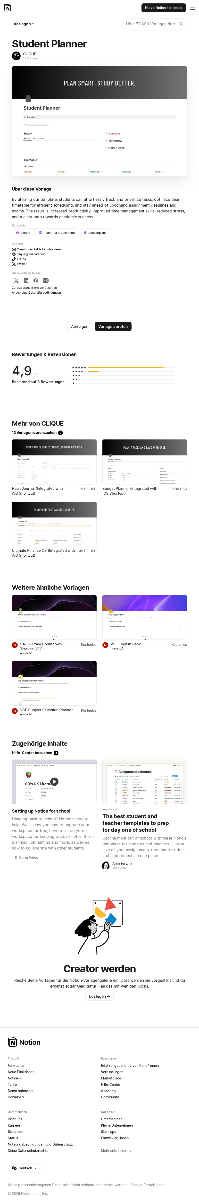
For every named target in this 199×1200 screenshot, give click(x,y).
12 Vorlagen (31, 58)
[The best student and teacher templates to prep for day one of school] (144, 782)
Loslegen (99, 996)
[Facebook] (36, 280)
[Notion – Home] (99, 1042)
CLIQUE (29, 54)
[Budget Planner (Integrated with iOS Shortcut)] (144, 461)
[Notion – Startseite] (8, 8)
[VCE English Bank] (144, 617)
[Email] (45, 280)
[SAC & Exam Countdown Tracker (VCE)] (54, 617)
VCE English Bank (126, 644)
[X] (16, 280)
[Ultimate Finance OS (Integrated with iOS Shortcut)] (54, 524)
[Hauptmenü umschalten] (192, 7)
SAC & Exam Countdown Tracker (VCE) (41, 646)
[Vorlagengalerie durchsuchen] (181, 23)
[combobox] (155, 23)
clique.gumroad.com (31, 254)
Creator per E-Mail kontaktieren (39, 249)
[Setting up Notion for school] (54, 782)
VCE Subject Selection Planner (46, 710)
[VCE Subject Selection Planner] (54, 683)
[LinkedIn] (26, 280)
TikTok (21, 259)
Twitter (22, 264)
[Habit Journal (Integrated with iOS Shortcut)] (54, 461)
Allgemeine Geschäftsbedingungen (36, 292)
